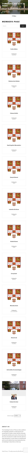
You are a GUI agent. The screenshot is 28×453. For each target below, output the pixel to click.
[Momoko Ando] (14, 296)
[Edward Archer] (14, 385)
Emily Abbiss (14, 49)
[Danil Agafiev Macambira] (14, 136)
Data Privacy (5, 451)
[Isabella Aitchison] (14, 200)
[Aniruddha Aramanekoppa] (14, 360)
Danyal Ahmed (14, 177)
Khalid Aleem (14, 241)
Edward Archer (14, 402)
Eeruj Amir (14, 273)
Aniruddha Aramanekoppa (14, 369)
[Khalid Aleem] (14, 232)
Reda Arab (14, 337)
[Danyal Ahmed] (14, 168)
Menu (14, 16)
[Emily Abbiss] (14, 39)
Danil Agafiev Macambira (14, 145)
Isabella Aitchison (14, 209)
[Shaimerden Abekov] (14, 71)
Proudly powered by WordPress (16, 451)
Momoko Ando (14, 305)
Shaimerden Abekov (14, 81)
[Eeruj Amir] (14, 264)
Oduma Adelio (14, 113)
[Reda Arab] (14, 328)
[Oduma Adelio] (14, 103)
